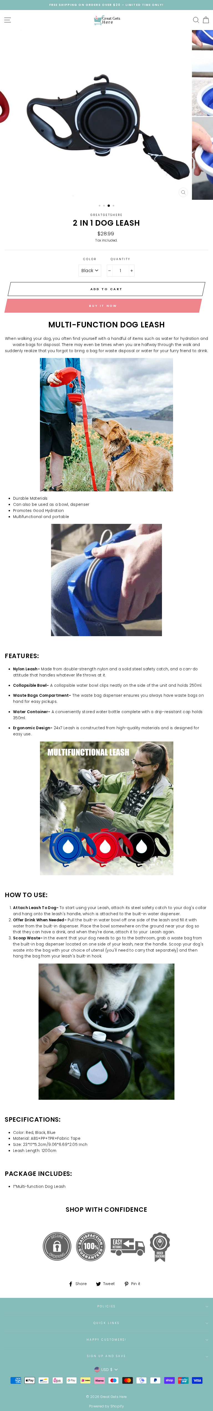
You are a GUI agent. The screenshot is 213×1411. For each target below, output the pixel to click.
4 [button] (114, 206)
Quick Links (106, 1323)
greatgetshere (106, 215)
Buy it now (103, 305)
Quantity (120, 259)
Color (90, 259)
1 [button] (100, 206)
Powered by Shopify (106, 1406)
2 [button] (104, 206)
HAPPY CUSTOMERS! (106, 1340)
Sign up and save (106, 1356)
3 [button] (109, 206)
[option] (106, 5)
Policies (106, 1306)
